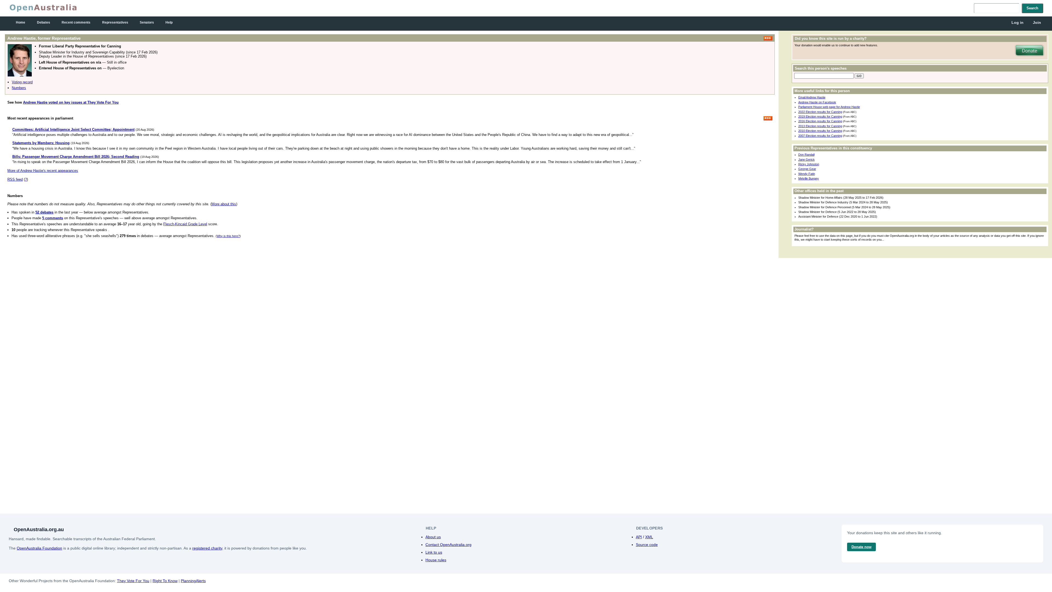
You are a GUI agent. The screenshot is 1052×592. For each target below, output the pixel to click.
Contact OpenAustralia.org (448, 544)
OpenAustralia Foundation (39, 548)
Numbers (19, 88)
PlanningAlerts (193, 581)
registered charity (207, 548)
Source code (647, 544)
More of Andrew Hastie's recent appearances (42, 171)
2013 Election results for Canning (820, 126)
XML (649, 537)
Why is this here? (228, 236)
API (639, 537)
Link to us (433, 552)
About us (433, 537)
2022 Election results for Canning (820, 111)
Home (20, 22)
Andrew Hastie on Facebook (817, 102)
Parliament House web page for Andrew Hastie (829, 107)
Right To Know (165, 581)
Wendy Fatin (806, 173)
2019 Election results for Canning (820, 116)
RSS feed (15, 179)
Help (169, 22)
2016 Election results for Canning (820, 121)
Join (1037, 22)
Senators (147, 22)
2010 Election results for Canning (820, 130)
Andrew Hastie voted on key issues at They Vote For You (71, 102)
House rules (435, 560)
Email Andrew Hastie (811, 97)
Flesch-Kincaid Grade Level (185, 224)
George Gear (807, 168)
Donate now (861, 547)
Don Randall (806, 154)
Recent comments (76, 22)
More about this (223, 204)
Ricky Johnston (808, 164)
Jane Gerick (806, 159)
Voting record (22, 82)
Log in (1017, 22)
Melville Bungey (808, 178)
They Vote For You (133, 581)
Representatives (115, 22)
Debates (43, 22)
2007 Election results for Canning (820, 135)
